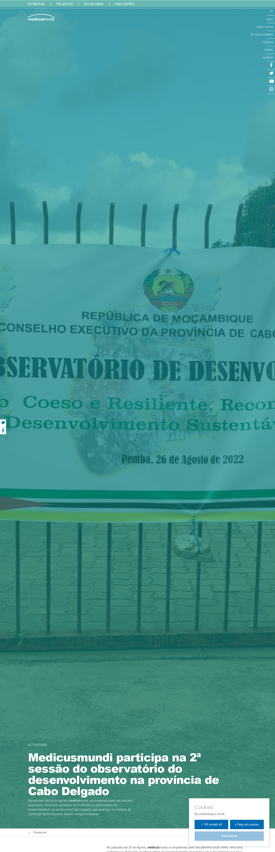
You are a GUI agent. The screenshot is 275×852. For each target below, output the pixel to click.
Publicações (124, 4)
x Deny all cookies (247, 824)
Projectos (64, 4)
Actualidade (93, 4)
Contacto (267, 57)
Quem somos (265, 26)
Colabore (267, 42)
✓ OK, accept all (211, 824)
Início (270, 19)
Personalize (229, 836)
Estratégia (36, 4)
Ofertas (268, 49)
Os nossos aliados (261, 34)
